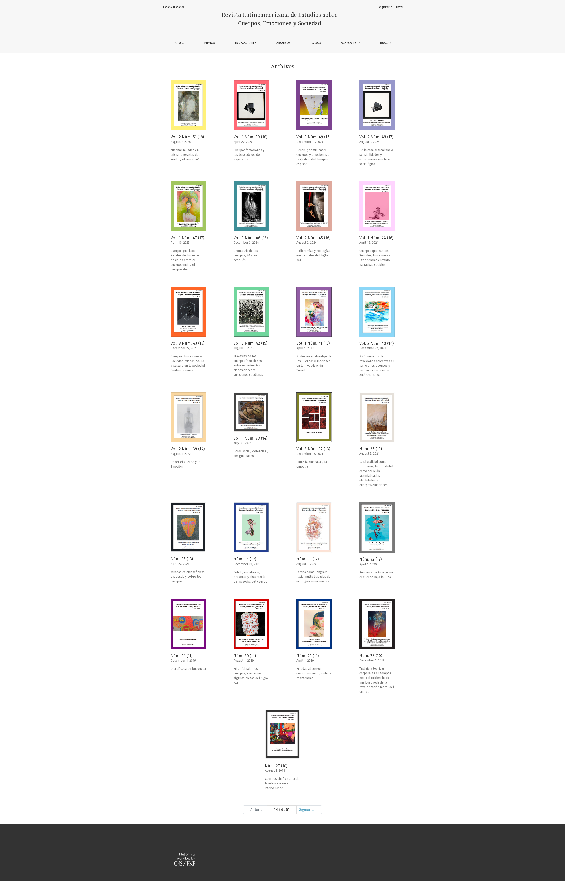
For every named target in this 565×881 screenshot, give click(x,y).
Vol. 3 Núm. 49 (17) (313, 137)
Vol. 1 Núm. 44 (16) (376, 237)
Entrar (399, 7)
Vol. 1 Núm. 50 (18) (250, 137)
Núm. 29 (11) (307, 655)
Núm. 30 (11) (245, 655)
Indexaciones (245, 43)
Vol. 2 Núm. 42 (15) (250, 343)
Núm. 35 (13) (182, 558)
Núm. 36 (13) (370, 448)
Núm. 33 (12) (307, 559)
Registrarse (385, 7)
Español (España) (176, 7)
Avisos (316, 43)
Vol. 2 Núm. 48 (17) (376, 137)
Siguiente (309, 809)
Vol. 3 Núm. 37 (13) (313, 448)
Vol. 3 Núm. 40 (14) (376, 343)
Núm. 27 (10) (276, 765)
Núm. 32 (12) (370, 559)
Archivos (283, 43)
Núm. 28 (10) (370, 655)
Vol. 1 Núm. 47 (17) (187, 237)
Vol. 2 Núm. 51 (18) (187, 137)
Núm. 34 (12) (245, 559)
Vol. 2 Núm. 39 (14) (188, 448)
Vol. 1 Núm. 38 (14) (250, 438)
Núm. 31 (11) (182, 655)
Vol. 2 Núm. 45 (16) (313, 237)
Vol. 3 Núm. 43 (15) (188, 343)
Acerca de (349, 43)
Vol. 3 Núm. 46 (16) (251, 237)
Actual (179, 43)
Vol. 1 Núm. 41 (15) (313, 343)
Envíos (209, 43)
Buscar (385, 43)
